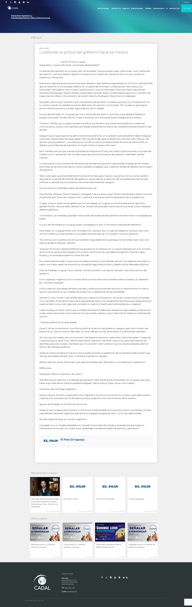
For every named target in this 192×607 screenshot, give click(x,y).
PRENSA (148, 8)
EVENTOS (125, 8)
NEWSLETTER (174, 8)
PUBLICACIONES (137, 8)
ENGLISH (186, 2)
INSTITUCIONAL (103, 8)
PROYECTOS (116, 8)
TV (167, 8)
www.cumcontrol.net (4, 572)
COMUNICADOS (158, 8)
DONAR (187, 8)
